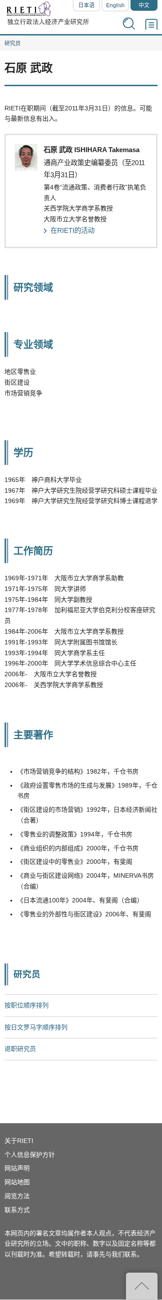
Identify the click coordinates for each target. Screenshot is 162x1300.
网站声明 (17, 1168)
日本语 (86, 5)
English (115, 5)
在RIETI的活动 (72, 230)
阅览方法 (17, 1195)
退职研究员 (20, 1048)
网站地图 (17, 1182)
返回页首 (142, 1286)
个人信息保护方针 (29, 1154)
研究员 (12, 43)
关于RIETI (18, 1140)
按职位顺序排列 (26, 1005)
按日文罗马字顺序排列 (36, 1027)
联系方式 (17, 1209)
